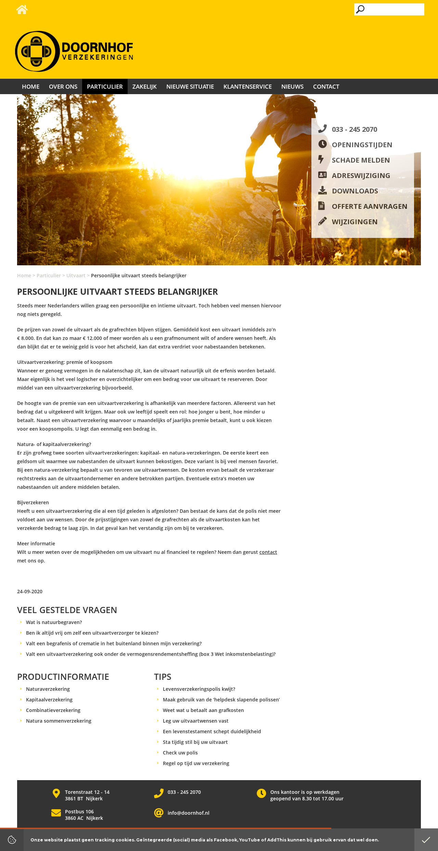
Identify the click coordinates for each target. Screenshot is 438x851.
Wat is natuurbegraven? (54, 622)
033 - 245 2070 (354, 129)
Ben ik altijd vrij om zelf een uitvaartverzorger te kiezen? (92, 633)
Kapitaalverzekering (49, 699)
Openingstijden (362, 144)
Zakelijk (144, 86)
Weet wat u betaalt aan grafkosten (203, 710)
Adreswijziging (361, 175)
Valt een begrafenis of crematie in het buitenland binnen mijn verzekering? (114, 643)
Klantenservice (247, 86)
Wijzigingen (355, 221)
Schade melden (361, 160)
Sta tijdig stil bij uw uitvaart (195, 742)
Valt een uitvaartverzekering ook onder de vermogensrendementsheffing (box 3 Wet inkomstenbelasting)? (150, 654)
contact (268, 552)
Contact (326, 86)
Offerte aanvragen (370, 206)
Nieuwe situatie (190, 86)
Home (24, 275)
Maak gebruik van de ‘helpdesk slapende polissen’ (221, 699)
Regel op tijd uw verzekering (196, 763)
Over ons (63, 86)
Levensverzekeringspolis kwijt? (199, 689)
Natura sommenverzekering (58, 720)
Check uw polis (180, 752)
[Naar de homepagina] (21, 11)
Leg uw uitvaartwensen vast (196, 720)
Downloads (355, 190)
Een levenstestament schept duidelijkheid (212, 731)
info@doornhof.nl (188, 813)
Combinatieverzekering (53, 710)
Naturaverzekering (48, 689)
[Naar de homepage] (74, 51)
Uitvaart (76, 275)
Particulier (49, 275)
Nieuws (292, 86)
